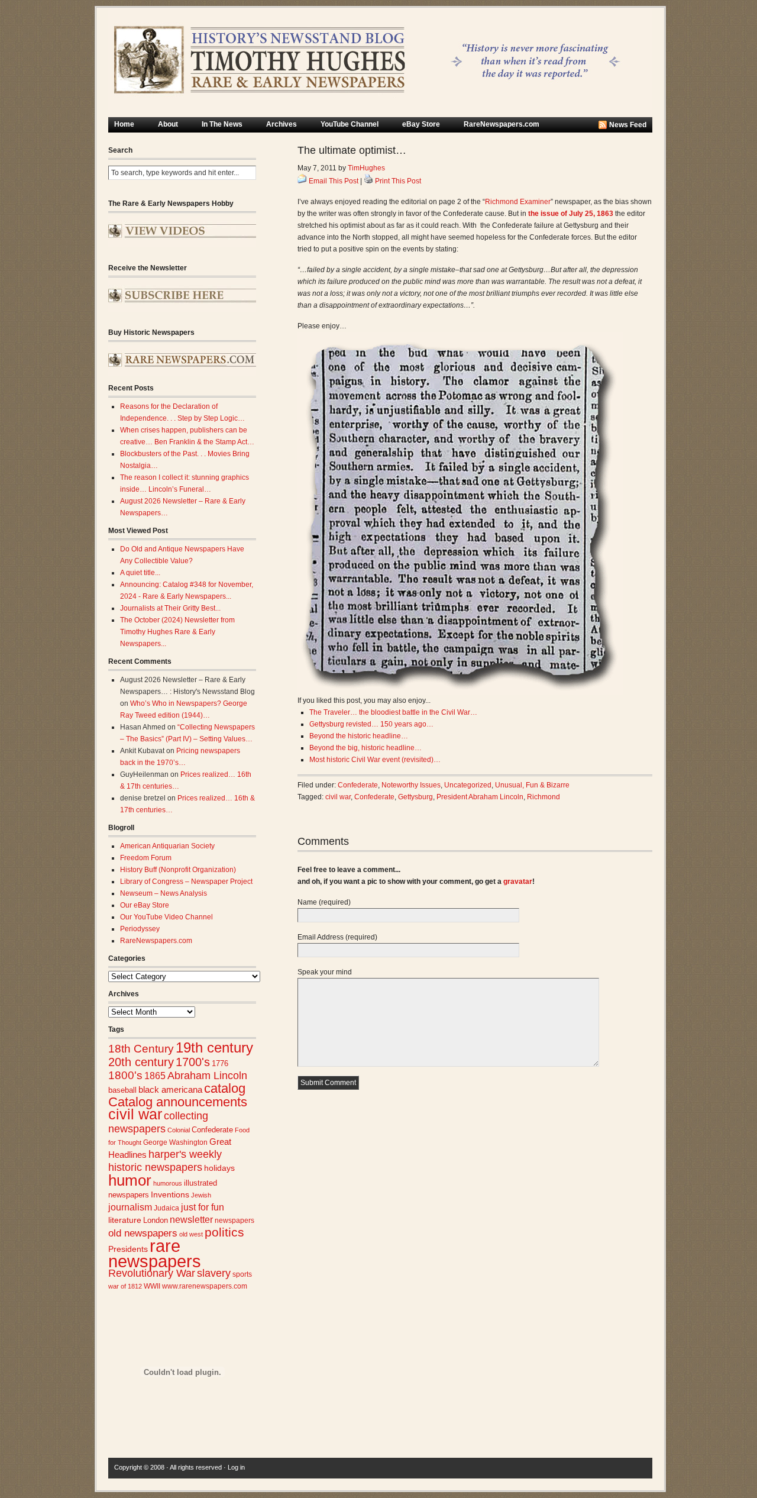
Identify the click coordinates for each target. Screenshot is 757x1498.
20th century (141, 1061)
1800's (125, 1075)
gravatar (517, 881)
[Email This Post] (302, 181)
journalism (130, 1207)
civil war (135, 1114)
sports (242, 1274)
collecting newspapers (158, 1122)
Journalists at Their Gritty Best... (170, 608)
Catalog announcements (177, 1102)
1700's (193, 1061)
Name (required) (324, 902)
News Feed (627, 125)
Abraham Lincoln (207, 1075)
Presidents (128, 1249)
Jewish (201, 1195)
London (155, 1220)
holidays (219, 1168)
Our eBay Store (144, 905)
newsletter (191, 1220)
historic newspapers (155, 1167)
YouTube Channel (349, 124)
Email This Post (333, 181)
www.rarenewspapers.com (204, 1286)
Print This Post (398, 181)
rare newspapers (154, 1253)
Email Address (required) (337, 937)
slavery (214, 1273)
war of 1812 (125, 1286)
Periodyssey (140, 929)
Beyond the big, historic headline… (365, 748)
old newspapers (142, 1233)
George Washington (175, 1142)
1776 (220, 1064)
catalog (224, 1088)
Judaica (166, 1208)
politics (224, 1232)
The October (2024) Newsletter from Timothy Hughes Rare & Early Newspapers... (177, 632)
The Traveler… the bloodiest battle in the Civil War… (393, 712)
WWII (152, 1286)
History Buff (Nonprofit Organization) (178, 870)
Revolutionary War (151, 1273)
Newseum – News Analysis (163, 893)
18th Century (141, 1048)
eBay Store (421, 124)
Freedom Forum (146, 858)
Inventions (170, 1194)
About (168, 124)
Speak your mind (324, 972)
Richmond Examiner (518, 202)
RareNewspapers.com (501, 124)
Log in (236, 1467)
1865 (155, 1075)
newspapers (234, 1220)
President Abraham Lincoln (479, 797)
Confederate (212, 1129)
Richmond (543, 797)
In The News (222, 124)
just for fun (202, 1207)
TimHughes (366, 168)
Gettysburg (415, 797)
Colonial (178, 1130)
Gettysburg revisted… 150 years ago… (371, 724)
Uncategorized (467, 785)
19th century (214, 1047)
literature (124, 1220)
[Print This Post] (368, 181)
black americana (170, 1089)
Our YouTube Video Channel (166, 917)
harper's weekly (185, 1154)
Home (124, 124)
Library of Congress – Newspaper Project (186, 881)
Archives (281, 124)
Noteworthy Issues (411, 785)
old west (191, 1234)
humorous (167, 1183)
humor (129, 1180)
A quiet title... (140, 573)
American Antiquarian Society (167, 846)
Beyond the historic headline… (358, 736)
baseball (122, 1090)
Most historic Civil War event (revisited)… (375, 760)
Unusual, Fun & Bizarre (532, 785)
